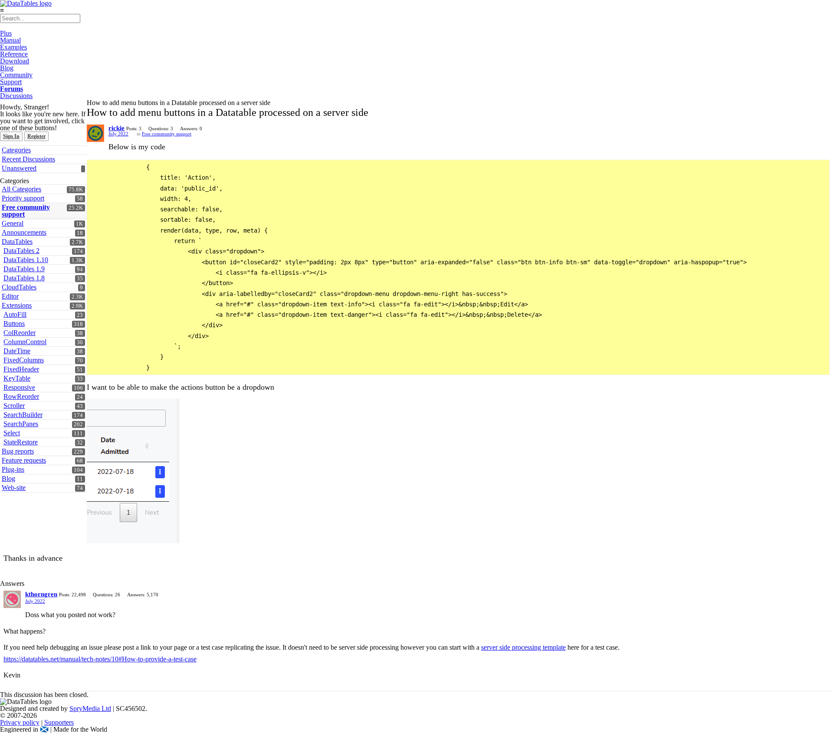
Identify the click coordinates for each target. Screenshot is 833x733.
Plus (6, 33)
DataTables (17, 241)
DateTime (16, 351)
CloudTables (19, 287)
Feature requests (24, 460)
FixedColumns (23, 360)
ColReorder (19, 332)
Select (11, 433)
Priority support (23, 198)
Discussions (16, 95)
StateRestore (20, 442)
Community (16, 75)
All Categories (21, 189)
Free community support (26, 211)
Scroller (14, 405)
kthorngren (41, 594)
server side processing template (523, 647)
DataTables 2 (21, 250)
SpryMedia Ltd (90, 708)
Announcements (24, 232)
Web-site (14, 487)
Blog (6, 68)
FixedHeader (21, 369)
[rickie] (95, 133)
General (12, 223)
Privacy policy (19, 722)
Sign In (11, 136)
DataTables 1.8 (24, 278)
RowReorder (21, 396)
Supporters (59, 722)
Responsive (19, 387)
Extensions (17, 305)
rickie (116, 128)
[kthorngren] (12, 599)
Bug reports (18, 451)
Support (11, 81)
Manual (10, 40)
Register (36, 136)
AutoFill (14, 314)
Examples (13, 47)
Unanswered (19, 168)
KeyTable (16, 378)
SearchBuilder (23, 414)
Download (14, 61)
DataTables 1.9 (24, 269)
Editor (10, 296)
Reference (14, 54)
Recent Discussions (28, 159)
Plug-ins (13, 469)
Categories (16, 150)
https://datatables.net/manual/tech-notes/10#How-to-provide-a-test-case (100, 659)
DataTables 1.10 (25, 259)
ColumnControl (24, 341)
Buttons (14, 323)
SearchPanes (20, 423)
